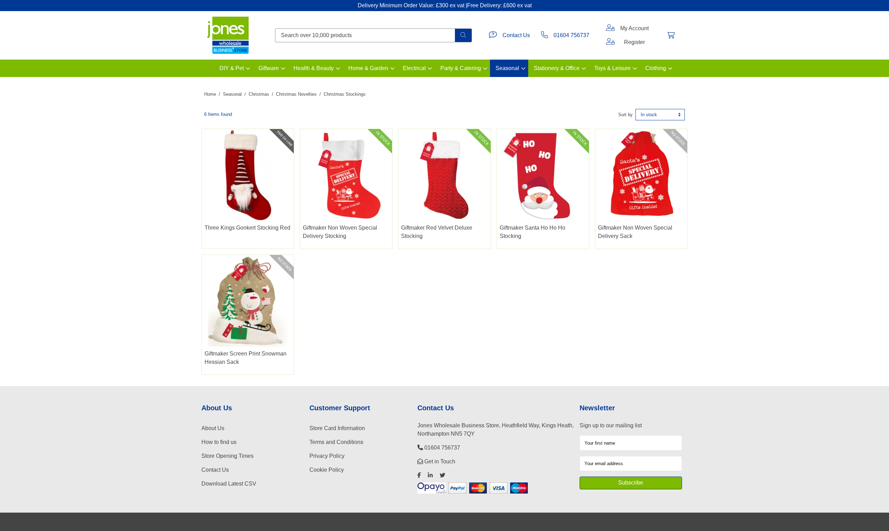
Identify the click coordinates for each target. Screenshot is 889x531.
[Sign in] (610, 28)
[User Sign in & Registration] (610, 42)
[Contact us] (493, 35)
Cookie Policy (326, 470)
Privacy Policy (326, 456)
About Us (212, 428)
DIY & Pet (231, 68)
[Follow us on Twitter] (442, 475)
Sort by (625, 114)
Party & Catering (460, 68)
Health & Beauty (313, 68)
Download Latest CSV (228, 484)
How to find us (218, 442)
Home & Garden (368, 68)
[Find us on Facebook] (419, 475)
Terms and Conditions (336, 442)
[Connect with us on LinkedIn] (430, 475)
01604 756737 (571, 35)
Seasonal (507, 68)
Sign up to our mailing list (611, 425)
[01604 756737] (544, 35)
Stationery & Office (557, 68)
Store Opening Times (227, 456)
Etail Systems (505, 522)
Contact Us (516, 35)
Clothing (655, 68)
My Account (634, 28)
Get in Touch (439, 461)
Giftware (268, 68)
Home (210, 94)
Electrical (414, 68)
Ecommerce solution (466, 522)
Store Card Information (337, 428)
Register (634, 42)
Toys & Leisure (612, 68)
